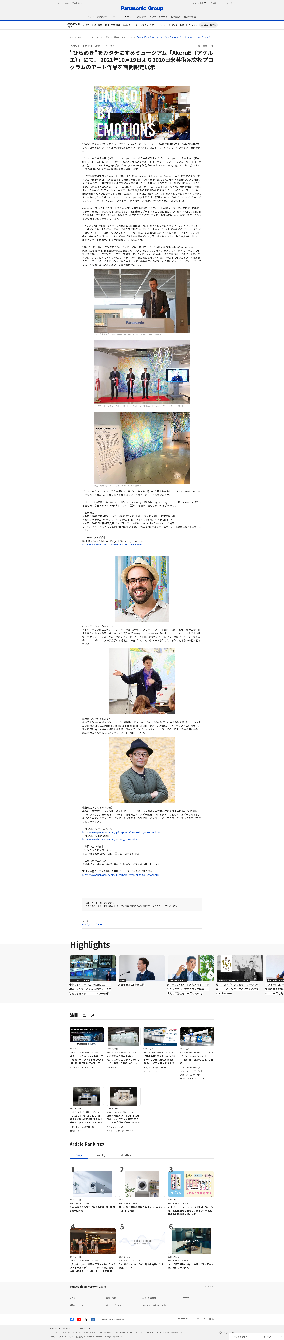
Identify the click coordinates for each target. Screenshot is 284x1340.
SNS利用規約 (105, 1332)
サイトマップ (66, 1332)
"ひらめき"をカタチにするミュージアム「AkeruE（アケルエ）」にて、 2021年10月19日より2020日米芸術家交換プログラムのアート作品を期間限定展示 (198, 37)
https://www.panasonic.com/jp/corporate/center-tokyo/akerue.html (121, 832)
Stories (193, 25)
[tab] (101, 1154)
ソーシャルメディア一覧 (110, 1319)
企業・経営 (97, 25)
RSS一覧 (207, 1318)
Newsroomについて (187, 1318)
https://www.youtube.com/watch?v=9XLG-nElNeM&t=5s (114, 544)
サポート (53, 1332)
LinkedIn (83, 1328)
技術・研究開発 (112, 25)
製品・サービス (130, 25)
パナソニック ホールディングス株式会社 (66, 3)
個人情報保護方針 (174, 1332)
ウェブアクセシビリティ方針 (125, 1332)
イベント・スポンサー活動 (171, 25)
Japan (73, 25)
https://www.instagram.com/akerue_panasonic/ (109, 839)
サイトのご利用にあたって (86, 1332)
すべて (86, 25)
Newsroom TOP (76, 37)
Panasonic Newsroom (88, 1286)
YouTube (66, 1328)
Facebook (54, 1328)
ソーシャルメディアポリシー (152, 1332)
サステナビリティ (148, 25)
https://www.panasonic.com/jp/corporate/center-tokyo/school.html (121, 875)
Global (207, 1286)
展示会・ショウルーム (123, 37)
